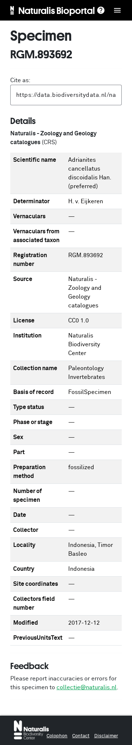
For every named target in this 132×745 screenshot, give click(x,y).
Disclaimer (106, 736)
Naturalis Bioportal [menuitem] (56, 10)
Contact (80, 736)
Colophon (57, 736)
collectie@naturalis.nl (86, 687)
